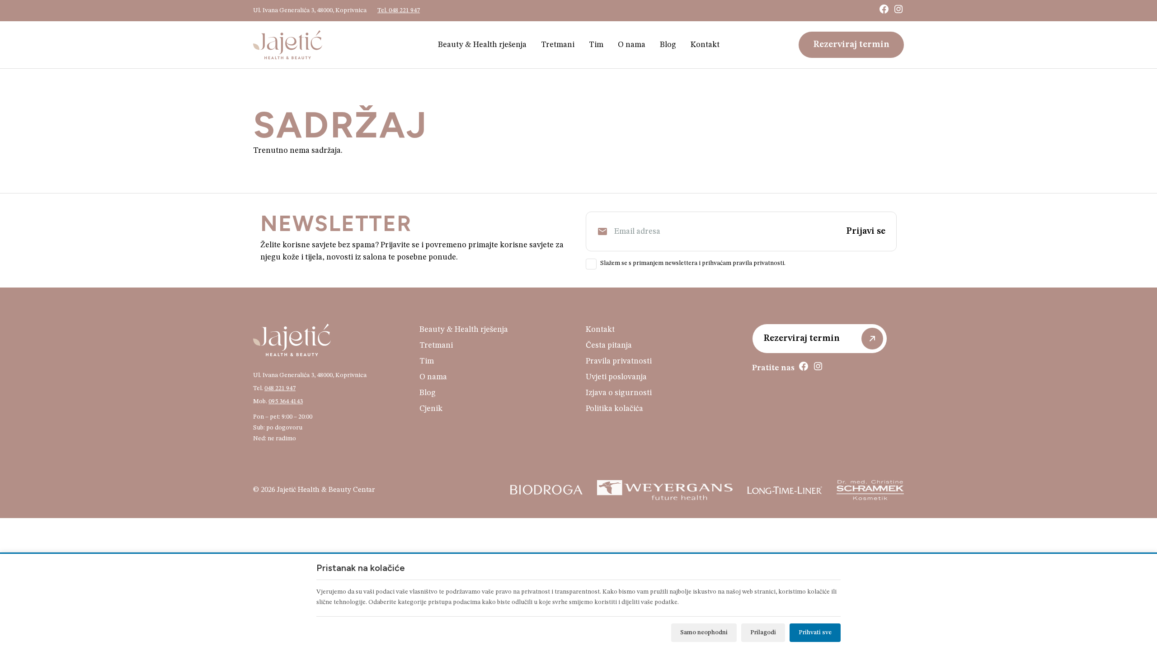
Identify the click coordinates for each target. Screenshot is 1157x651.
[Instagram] (898, 9)
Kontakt (705, 45)
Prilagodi (763, 632)
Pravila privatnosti (619, 361)
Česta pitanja (609, 345)
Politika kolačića (614, 409)
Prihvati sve (815, 632)
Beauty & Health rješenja (482, 45)
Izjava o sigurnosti (619, 393)
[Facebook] (884, 9)
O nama (631, 45)
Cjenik (430, 409)
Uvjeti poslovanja (616, 377)
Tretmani (557, 45)
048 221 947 (280, 388)
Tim (596, 45)
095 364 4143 (285, 401)
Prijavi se (865, 231)
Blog (668, 45)
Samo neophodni (704, 632)
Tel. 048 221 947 (398, 10)
